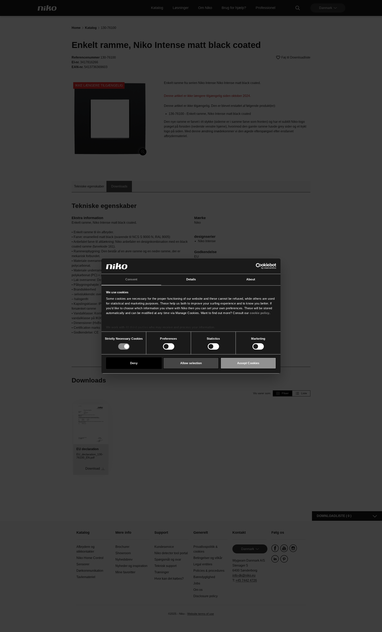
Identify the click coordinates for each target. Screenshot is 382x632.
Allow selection (191, 363)
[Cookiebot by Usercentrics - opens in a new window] (258, 266)
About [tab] (250, 279)
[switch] (168, 346)
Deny (133, 363)
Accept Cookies (248, 363)
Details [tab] (191, 279)
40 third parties (137, 327)
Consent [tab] (131, 279)
